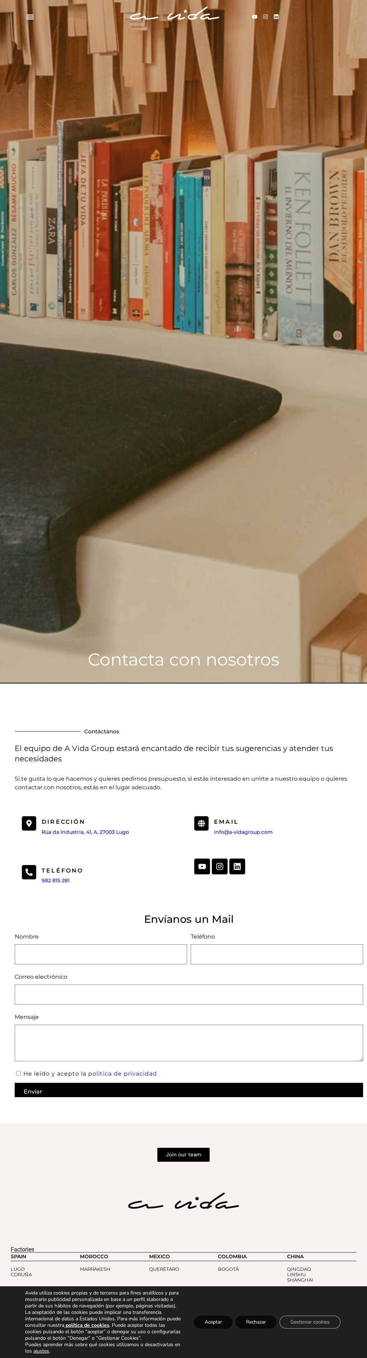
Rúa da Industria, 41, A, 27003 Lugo (85, 832)
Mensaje (27, 1017)
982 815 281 (56, 880)
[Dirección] (29, 823)
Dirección (63, 821)
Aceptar (213, 1322)
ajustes (41, 1351)
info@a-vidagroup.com (243, 832)
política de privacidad (122, 1073)
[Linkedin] (276, 16)
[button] (30, 17)
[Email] (201, 823)
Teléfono (203, 936)
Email (226, 821)
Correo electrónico (41, 976)
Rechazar (256, 1322)
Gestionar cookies (310, 1322)
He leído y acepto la (90, 1073)
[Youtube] (254, 16)
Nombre (27, 936)
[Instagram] (265, 16)
